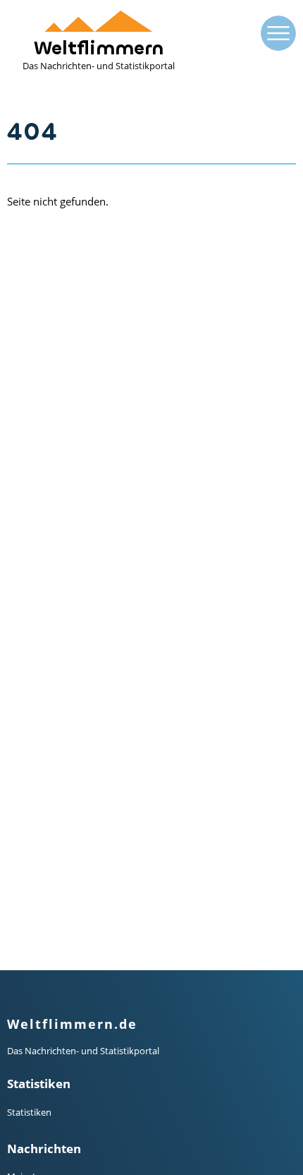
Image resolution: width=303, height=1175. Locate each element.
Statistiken (29, 1112)
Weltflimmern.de (72, 1023)
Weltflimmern (99, 54)
